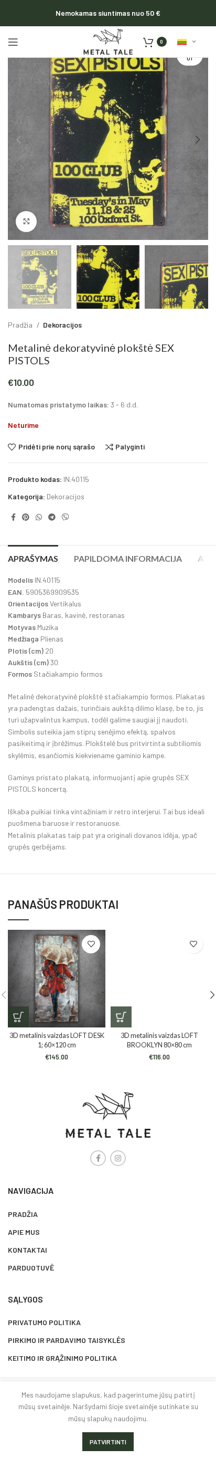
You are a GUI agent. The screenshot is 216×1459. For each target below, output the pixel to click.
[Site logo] (107, 40)
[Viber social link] (65, 517)
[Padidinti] (26, 221)
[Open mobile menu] (13, 42)
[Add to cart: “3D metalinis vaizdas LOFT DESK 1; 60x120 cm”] (18, 1016)
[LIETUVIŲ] (186, 42)
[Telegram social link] (52, 517)
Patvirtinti (108, 1441)
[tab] (33, 557)
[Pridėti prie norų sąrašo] (91, 944)
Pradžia (21, 324)
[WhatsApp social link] (39, 517)
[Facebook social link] (13, 517)
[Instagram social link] (118, 1158)
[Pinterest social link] (26, 517)
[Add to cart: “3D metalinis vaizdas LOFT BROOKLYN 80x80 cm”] (121, 1016)
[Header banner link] (108, 13)
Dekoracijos (62, 324)
